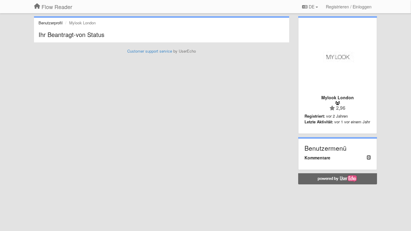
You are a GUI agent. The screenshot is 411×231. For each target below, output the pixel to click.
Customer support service (149, 51)
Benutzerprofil (51, 23)
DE (311, 7)
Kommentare (317, 158)
